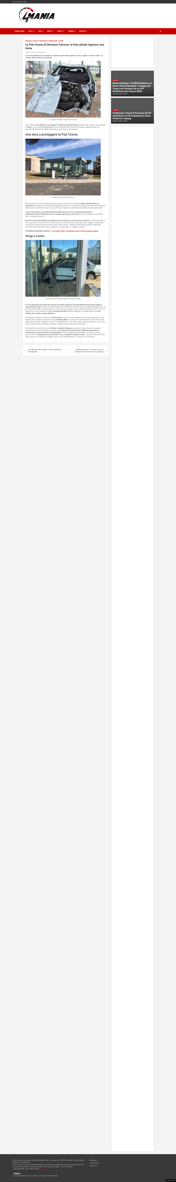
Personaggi (43, 41)
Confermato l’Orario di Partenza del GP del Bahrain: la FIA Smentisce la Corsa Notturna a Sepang (132, 116)
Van (39, 31)
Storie (60, 41)
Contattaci (43, 1169)
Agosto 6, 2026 (117, 94)
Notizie (82, 31)
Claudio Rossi (41, 52)
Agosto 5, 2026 (117, 121)
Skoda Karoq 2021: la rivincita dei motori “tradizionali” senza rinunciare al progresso (89, 351)
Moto (49, 31)
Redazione (93, 1160)
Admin (125, 94)
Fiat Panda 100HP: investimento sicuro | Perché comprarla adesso (75, 231)
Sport (59, 31)
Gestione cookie (171, 1180)
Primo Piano (19, 31)
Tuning (71, 31)
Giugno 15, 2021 (30, 52)
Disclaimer (93, 1166)
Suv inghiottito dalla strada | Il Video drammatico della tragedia (44, 351)
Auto (30, 31)
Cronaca (28, 41)
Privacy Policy (94, 1163)
